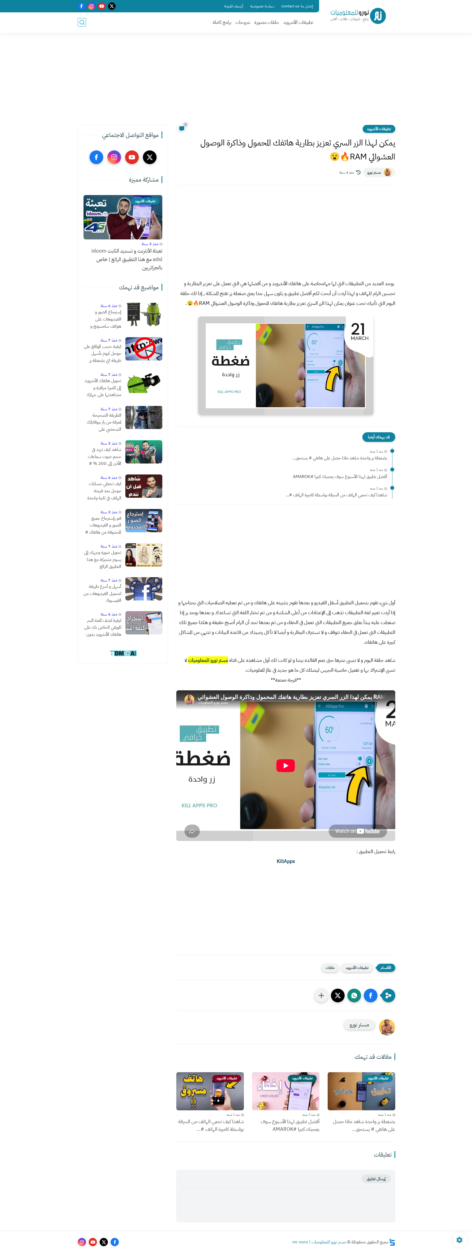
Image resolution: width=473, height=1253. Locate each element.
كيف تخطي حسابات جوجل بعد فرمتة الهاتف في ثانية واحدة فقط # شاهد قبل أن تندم (103, 491)
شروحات (242, 22)
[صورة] (143, 314)
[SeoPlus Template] (392, 1242)
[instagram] (91, 6)
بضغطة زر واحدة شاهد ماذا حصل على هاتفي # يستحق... (339, 458)
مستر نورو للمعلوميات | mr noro (319, 1242)
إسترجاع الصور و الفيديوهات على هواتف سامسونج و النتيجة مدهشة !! (105, 319)
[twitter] (112, 6)
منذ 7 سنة (109, 340)
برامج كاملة (222, 22)
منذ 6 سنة (109, 306)
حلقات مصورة (266, 22)
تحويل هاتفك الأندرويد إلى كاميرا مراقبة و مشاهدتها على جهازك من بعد (103, 388)
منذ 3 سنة (150, 244)
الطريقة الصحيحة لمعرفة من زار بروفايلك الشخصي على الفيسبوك (104, 422)
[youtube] (101, 6)
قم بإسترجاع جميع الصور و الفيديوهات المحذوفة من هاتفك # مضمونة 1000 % (103, 525)
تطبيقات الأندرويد (298, 22)
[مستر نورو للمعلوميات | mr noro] (358, 16)
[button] (370, 995)
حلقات (330, 967)
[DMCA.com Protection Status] (123, 655)
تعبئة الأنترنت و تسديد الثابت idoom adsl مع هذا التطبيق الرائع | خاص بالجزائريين (126, 259)
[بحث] (82, 22)
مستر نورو (374, 172)
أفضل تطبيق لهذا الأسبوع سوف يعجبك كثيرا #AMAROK (340, 476)
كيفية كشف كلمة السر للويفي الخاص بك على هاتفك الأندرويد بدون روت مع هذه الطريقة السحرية (102, 628)
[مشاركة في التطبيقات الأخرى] (321, 995)
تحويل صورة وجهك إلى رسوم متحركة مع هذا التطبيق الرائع (102, 559)
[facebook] (81, 6)
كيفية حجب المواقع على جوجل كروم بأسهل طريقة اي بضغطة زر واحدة (102, 354)
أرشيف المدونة (233, 6)
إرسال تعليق (376, 1179)
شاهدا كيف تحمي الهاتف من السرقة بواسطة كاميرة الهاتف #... (336, 495)
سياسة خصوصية (262, 6)
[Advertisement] (236, 82)
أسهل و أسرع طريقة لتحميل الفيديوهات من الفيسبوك (102, 593)
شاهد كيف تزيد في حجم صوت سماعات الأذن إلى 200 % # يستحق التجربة (104, 457)
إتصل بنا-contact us (297, 6)
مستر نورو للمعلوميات (208, 660)
